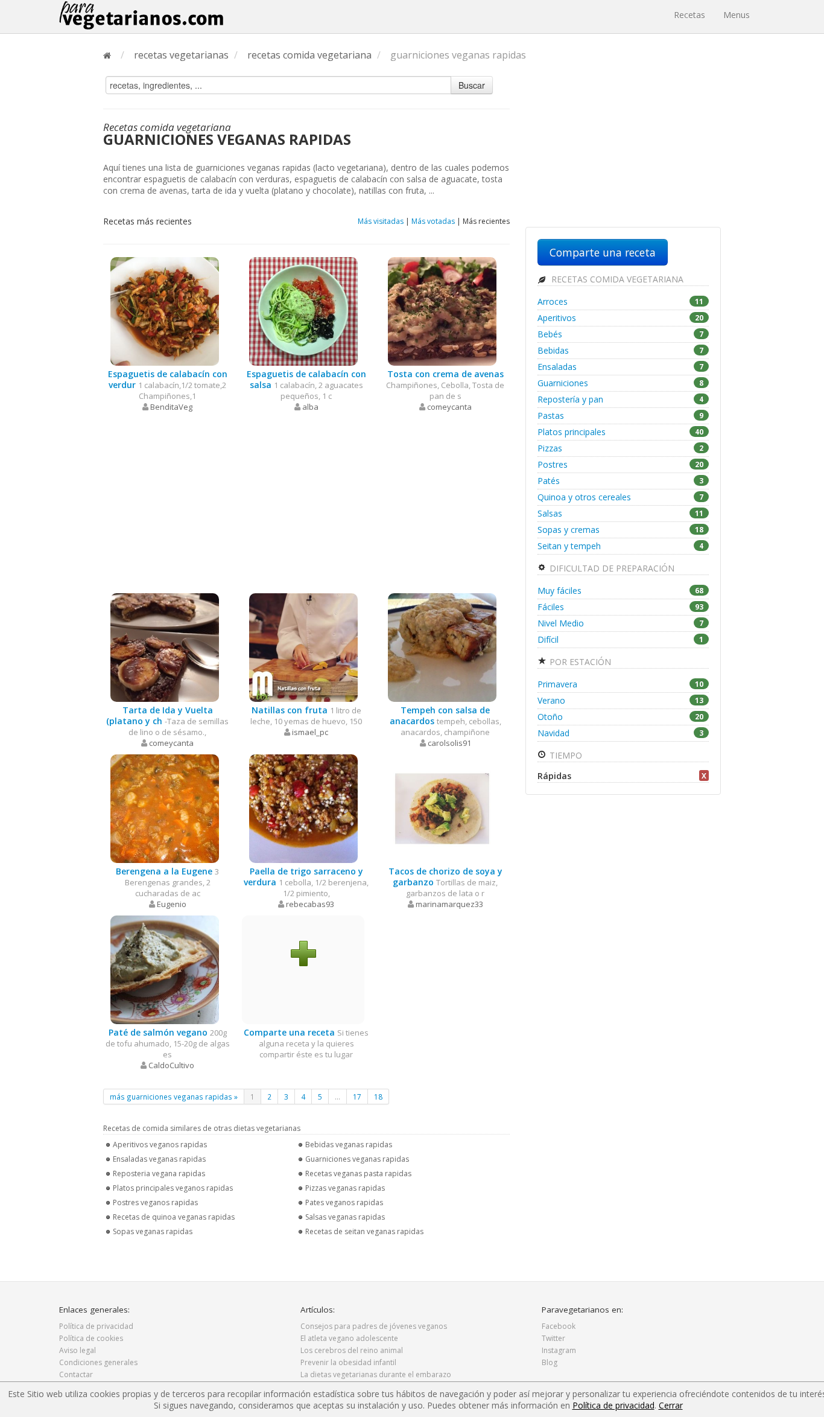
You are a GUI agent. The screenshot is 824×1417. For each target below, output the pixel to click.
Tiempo (564, 755)
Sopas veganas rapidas (152, 1231)
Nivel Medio (620, 623)
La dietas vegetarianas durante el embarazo (375, 1374)
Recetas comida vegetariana (616, 279)
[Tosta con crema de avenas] (442, 310)
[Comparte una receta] (303, 952)
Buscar (471, 85)
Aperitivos (620, 317)
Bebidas (620, 350)
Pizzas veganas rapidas (345, 1188)
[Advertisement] (306, 502)
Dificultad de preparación (610, 568)
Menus (736, 15)
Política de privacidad (96, 1326)
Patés (620, 480)
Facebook (558, 1326)
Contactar (76, 1374)
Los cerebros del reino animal (351, 1350)
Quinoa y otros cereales (620, 497)
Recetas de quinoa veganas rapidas (174, 1217)
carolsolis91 (449, 742)
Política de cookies (91, 1338)
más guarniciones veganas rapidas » (174, 1096)
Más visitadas (381, 221)
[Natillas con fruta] (303, 646)
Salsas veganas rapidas (345, 1217)
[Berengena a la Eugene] (164, 808)
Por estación (579, 661)
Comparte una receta (603, 252)
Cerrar (671, 1405)
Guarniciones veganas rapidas (357, 1159)
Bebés (620, 334)
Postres (620, 464)
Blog (549, 1362)
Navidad (620, 733)
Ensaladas (620, 366)
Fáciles (620, 607)
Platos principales (620, 432)
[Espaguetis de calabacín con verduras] (164, 310)
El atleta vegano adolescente (349, 1338)
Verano (620, 700)
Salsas (620, 513)
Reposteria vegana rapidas (159, 1173)
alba (310, 406)
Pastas (620, 415)
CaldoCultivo (171, 1065)
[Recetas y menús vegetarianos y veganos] (141, 15)
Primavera (620, 684)
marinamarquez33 (449, 904)
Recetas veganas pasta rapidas (358, 1173)
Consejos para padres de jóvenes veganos (373, 1326)
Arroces (620, 301)
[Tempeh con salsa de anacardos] (442, 646)
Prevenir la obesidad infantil (348, 1362)
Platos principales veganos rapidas (173, 1188)
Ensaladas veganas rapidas (159, 1159)
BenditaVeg (171, 406)
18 (378, 1096)
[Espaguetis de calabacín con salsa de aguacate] (303, 310)
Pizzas (620, 448)
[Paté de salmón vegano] (164, 969)
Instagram (559, 1350)
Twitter (553, 1338)
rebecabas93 (310, 904)
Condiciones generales (98, 1362)
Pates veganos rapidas (344, 1202)
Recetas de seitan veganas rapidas (364, 1231)
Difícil (620, 639)
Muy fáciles (620, 590)
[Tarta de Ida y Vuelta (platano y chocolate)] (164, 646)
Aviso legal (77, 1350)
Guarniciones (620, 383)
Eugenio (171, 904)
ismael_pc (310, 732)
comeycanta (449, 406)
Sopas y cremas (620, 529)
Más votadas (433, 221)
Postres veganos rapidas (155, 1202)
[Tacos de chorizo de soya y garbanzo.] (442, 808)
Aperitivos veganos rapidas (160, 1144)
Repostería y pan (620, 399)
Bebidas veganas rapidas (348, 1144)
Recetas (689, 15)
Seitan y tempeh (620, 546)
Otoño (620, 716)
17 (357, 1096)
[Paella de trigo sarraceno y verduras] (303, 808)
